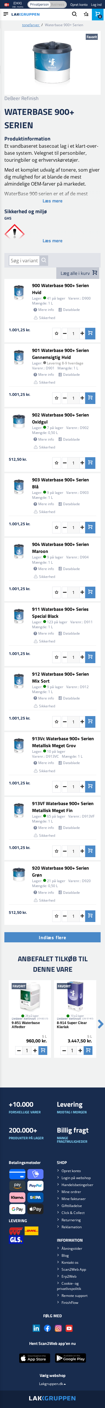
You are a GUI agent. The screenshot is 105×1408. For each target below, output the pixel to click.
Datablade (71, 309)
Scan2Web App (74, 1269)
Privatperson (39, 4)
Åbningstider (72, 1248)
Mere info (46, 309)
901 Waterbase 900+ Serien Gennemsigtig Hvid (60, 354)
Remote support (75, 1295)
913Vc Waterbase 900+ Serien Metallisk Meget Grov (63, 742)
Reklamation (72, 1226)
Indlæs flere (52, 937)
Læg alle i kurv (76, 273)
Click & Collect (73, 1212)
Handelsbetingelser (77, 1184)
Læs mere (52, 200)
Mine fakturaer (74, 1198)
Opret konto (79, 4)
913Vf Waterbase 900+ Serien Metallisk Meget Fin (63, 807)
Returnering (71, 1219)
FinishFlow (70, 1302)
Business (57, 4)
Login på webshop (76, 1177)
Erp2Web (69, 1276)
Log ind (96, 4)
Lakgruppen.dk (51, 1383)
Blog (65, 1255)
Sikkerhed (47, 317)
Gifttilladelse (72, 1205)
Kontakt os (70, 1262)
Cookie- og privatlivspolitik (69, 1286)
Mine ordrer (71, 1191)
